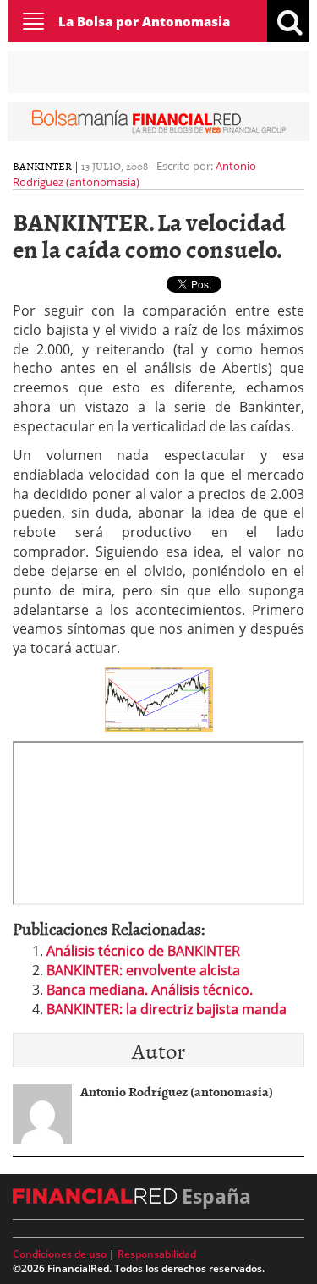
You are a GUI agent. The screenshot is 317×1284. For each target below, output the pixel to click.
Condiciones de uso (60, 1254)
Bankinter (42, 165)
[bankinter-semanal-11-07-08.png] (159, 698)
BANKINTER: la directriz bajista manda (166, 1009)
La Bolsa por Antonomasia (144, 21)
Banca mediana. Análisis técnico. (149, 989)
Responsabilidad (157, 1254)
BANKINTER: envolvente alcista (143, 970)
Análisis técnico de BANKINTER (143, 950)
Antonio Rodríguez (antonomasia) (134, 173)
